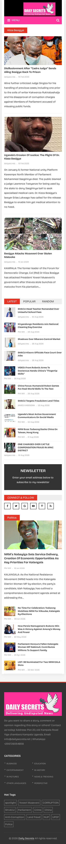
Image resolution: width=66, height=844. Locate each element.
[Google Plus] (24, 506)
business (12, 763)
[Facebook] (7, 506)
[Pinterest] (42, 506)
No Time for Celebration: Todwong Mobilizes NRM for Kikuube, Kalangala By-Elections (39, 611)
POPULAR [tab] (29, 301)
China (48, 809)
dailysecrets (9, 77)
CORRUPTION (51, 802)
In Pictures (13, 776)
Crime (37, 809)
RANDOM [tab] (48, 301)
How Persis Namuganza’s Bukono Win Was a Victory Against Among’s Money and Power (39, 629)
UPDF (55, 817)
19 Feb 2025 (23, 77)
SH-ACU (10, 809)
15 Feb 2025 (23, 163)
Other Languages (16, 783)
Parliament (24, 809)
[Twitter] (16, 506)
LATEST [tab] (12, 301)
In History (39, 770)
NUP (46, 817)
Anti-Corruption (14, 817)
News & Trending (43, 776)
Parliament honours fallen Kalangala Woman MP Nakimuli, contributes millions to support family (38, 647)
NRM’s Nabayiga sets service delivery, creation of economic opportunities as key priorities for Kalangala (31, 558)
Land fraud (33, 817)
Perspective (41, 783)
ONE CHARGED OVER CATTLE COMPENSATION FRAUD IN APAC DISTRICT (36, 447)
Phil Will (21, 332)
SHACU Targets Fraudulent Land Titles (38, 400)
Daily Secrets (26, 838)
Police (8, 824)
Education (40, 763)
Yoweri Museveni (29, 802)
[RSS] (50, 506)
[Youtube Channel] (33, 506)
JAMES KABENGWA (26, 405)
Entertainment (15, 770)
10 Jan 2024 (23, 262)
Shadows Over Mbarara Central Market (39, 339)
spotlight (10, 802)
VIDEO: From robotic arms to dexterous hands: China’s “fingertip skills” (37, 370)
